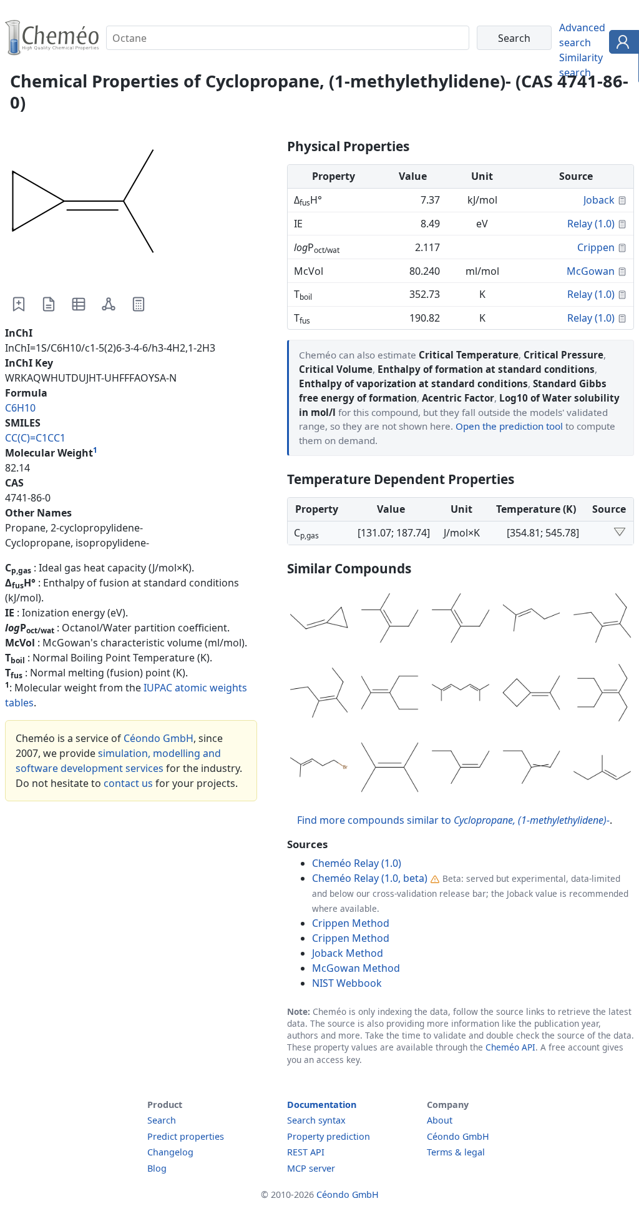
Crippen (596, 247)
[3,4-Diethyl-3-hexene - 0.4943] (602, 694)
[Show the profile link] (621, 44)
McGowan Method (356, 968)
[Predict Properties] (138, 304)
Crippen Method (350, 923)
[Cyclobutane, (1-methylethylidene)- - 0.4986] (531, 694)
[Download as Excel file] (78, 304)
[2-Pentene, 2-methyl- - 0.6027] (531, 620)
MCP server (311, 1168)
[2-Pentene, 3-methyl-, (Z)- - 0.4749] (460, 769)
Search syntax (316, 1120)
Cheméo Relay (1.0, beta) (369, 878)
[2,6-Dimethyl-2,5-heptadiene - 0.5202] (460, 694)
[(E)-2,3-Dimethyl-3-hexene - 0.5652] (602, 620)
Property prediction (328, 1136)
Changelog (170, 1152)
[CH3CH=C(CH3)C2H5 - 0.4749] (531, 769)
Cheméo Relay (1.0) (356, 863)
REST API (305, 1152)
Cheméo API (510, 1047)
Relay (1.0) (591, 223)
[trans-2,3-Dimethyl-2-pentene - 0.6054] (390, 620)
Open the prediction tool (509, 426)
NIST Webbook (347, 983)
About (439, 1120)
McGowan (591, 271)
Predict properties (185, 1136)
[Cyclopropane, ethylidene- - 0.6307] (319, 620)
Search (161, 1120)
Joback (599, 200)
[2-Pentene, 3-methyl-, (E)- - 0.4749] (602, 769)
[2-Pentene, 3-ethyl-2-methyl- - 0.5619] (390, 694)
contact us (128, 783)
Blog (157, 1168)
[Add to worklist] (18, 304)
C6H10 (20, 408)
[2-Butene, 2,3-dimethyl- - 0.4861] (390, 769)
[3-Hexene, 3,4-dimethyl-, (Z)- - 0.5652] (319, 694)
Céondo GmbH (158, 738)
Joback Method (347, 953)
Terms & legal (456, 1152)
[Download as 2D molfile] (108, 304)
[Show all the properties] (619, 533)
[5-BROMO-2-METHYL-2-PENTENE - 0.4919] (319, 769)
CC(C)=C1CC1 (35, 438)
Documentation (321, 1104)
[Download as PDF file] (48, 304)
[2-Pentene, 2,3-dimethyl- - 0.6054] (460, 620)
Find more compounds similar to (453, 820)
